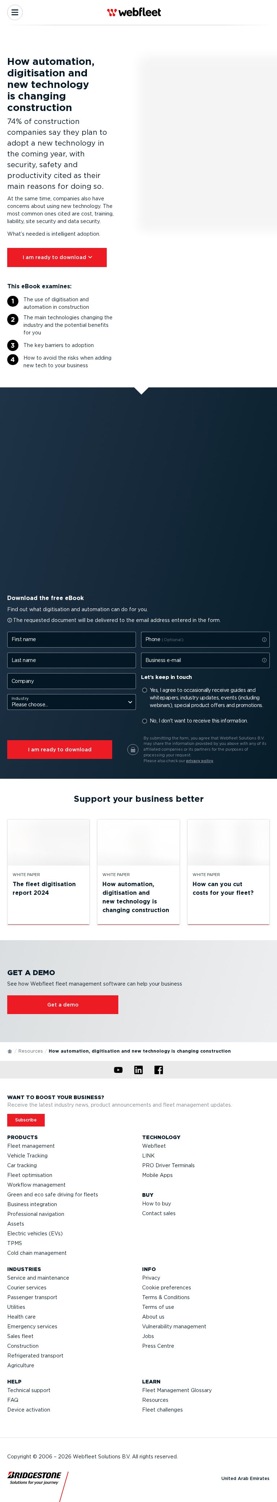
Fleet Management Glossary (177, 1390)
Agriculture (20, 1365)
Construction (23, 1346)
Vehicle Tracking (27, 1156)
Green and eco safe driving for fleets (52, 1194)
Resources (30, 1051)
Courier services (27, 1287)
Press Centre (158, 1346)
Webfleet (154, 1146)
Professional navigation (35, 1214)
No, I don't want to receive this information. (199, 721)
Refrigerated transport (35, 1356)
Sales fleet (20, 1336)
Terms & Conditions (166, 1297)
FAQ (12, 1400)
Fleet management (31, 1146)
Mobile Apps (157, 1175)
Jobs (148, 1336)
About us (153, 1317)
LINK (148, 1156)
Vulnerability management (174, 1326)
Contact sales (159, 1213)
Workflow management (36, 1185)
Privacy (151, 1278)
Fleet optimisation (29, 1175)
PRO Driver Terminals (168, 1165)
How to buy (156, 1204)
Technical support (28, 1390)
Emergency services (32, 1326)
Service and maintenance (38, 1278)
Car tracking (22, 1165)
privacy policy (199, 761)
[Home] (10, 1051)
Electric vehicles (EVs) (35, 1233)
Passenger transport (32, 1297)
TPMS (14, 1243)
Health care (21, 1317)
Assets (15, 1224)
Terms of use (158, 1307)
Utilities (16, 1307)
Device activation (28, 1410)
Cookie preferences (166, 1287)
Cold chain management (37, 1253)
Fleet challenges (162, 1410)
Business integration (32, 1204)
